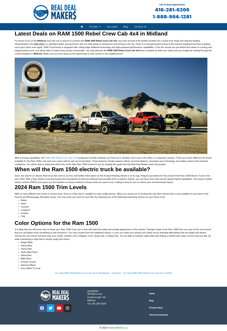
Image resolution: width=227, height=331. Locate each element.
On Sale (93, 26)
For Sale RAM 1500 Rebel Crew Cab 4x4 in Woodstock (82, 273)
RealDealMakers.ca (118, 327)
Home (152, 293)
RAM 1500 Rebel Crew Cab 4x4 (60, 158)
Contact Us (140, 26)
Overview (116, 273)
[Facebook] (42, 308)
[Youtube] (59, 308)
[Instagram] (67, 308)
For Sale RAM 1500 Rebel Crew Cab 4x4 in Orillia (147, 273)
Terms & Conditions (158, 315)
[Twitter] (50, 308)
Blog (126, 26)
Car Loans (112, 26)
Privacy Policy (156, 307)
